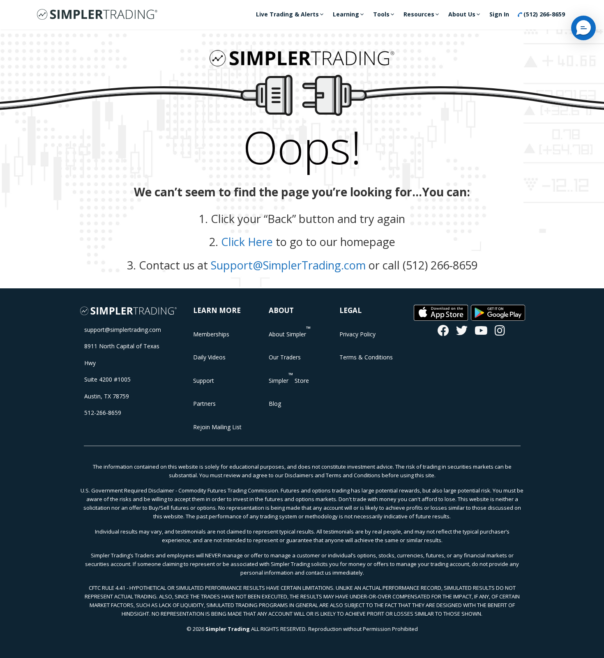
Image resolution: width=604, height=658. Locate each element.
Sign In (499, 14)
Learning (346, 14)
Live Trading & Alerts (287, 14)
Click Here (247, 241)
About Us (461, 14)
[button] (583, 28)
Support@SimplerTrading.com (288, 265)
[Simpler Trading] (97, 15)
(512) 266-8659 (543, 14)
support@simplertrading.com (122, 330)
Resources (418, 14)
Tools (381, 14)
